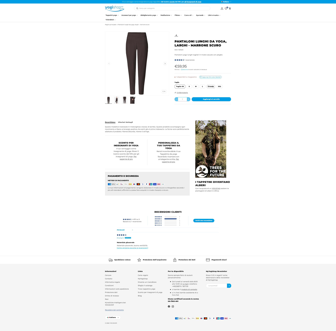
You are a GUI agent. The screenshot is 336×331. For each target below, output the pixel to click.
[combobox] (172, 8)
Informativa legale (112, 282)
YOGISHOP (113, 323)
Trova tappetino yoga (146, 289)
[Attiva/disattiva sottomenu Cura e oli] (193, 15)
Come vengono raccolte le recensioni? (132, 248)
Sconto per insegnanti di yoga (150, 292)
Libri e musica (213, 15)
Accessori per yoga (128, 15)
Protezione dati (111, 292)
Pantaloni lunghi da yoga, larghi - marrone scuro (133, 24)
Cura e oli (187, 15)
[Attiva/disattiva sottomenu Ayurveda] (205, 15)
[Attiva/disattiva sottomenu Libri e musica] (220, 15)
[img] (121, 235)
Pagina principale (110, 24)
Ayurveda (199, 15)
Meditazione (165, 15)
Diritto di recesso (112, 296)
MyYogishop (143, 279)
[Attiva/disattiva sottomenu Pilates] (181, 15)
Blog (140, 296)
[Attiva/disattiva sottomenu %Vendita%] (115, 20)
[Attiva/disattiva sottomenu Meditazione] (171, 15)
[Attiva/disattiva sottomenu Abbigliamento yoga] (157, 15)
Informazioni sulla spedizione (117, 289)
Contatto (108, 279)
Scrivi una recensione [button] (203, 220)
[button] (230, 8)
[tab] (110, 122)
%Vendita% (110, 20)
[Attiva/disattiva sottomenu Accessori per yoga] (137, 15)
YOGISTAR (216, 188)
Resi (106, 299)
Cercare (108, 275)
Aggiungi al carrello (211, 99)
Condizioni (109, 286)
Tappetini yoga (111, 15)
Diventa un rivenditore (147, 282)
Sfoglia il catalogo (145, 286)
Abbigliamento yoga (148, 15)
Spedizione (184, 69)
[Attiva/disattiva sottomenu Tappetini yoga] (118, 15)
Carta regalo (143, 275)
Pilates (177, 15)
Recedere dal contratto (114, 310)
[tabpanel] (147, 129)
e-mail (185, 284)
